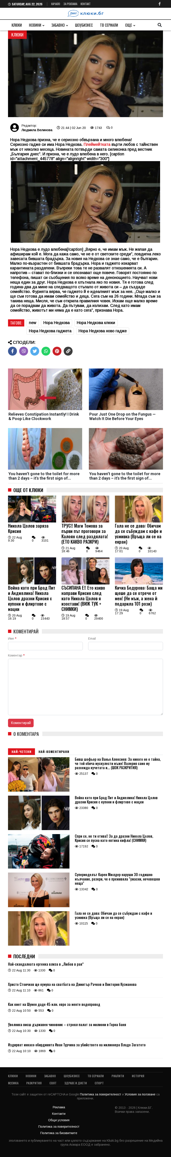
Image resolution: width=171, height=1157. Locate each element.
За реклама (70, 4)
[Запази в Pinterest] (57, 351)
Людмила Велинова (36, 130)
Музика (13, 1083)
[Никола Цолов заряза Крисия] (32, 521)
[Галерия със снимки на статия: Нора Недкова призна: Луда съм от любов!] (85, 74)
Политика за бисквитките (58, 1133)
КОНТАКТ (86, 4)
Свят (53, 1083)
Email (92, 638)
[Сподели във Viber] (23, 351)
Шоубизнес (84, 25)
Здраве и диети (75, 1083)
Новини (35, 25)
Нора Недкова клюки (96, 322)
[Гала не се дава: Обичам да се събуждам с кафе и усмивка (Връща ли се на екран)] (139, 521)
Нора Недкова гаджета (50, 331)
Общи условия (58, 1120)
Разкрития (34, 1083)
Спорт (99, 1083)
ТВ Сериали (109, 25)
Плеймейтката (97, 144)
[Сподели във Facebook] (12, 351)
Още (128, 25)
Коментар (16, 655)
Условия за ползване (140, 1094)
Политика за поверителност (101, 1094)
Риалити (118, 1075)
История (138, 1075)
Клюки (17, 25)
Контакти (58, 1113)
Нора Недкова (56, 322)
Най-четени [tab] (21, 751)
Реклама (59, 1107)
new (32, 322)
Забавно (58, 25)
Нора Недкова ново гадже (103, 331)
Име (12, 638)
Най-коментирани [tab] (54, 751)
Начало (55, 4)
